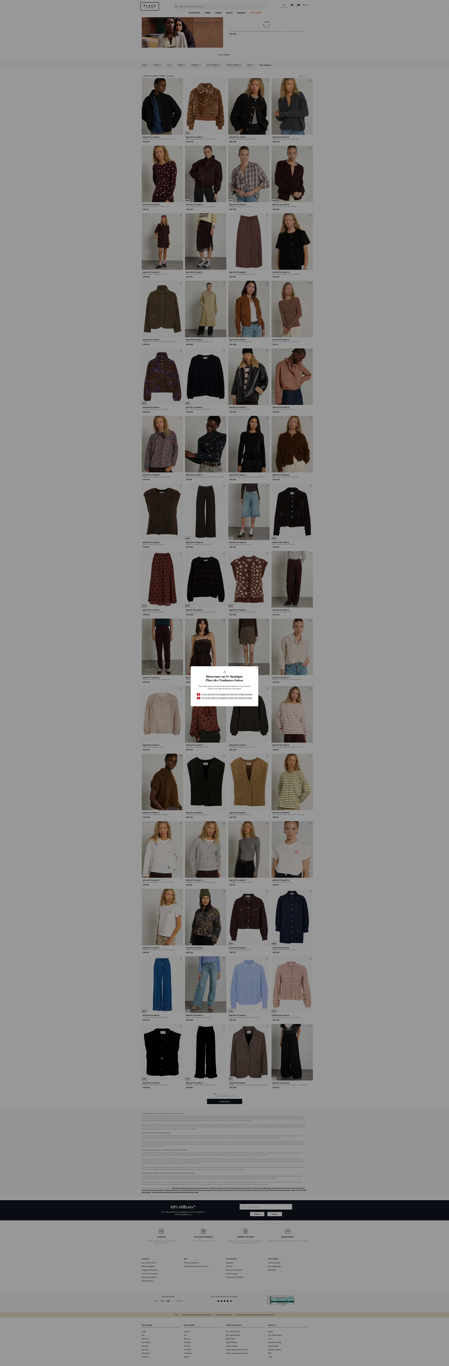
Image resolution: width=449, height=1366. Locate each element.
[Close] (257, 668)
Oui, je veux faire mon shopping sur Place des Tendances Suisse (227, 694)
